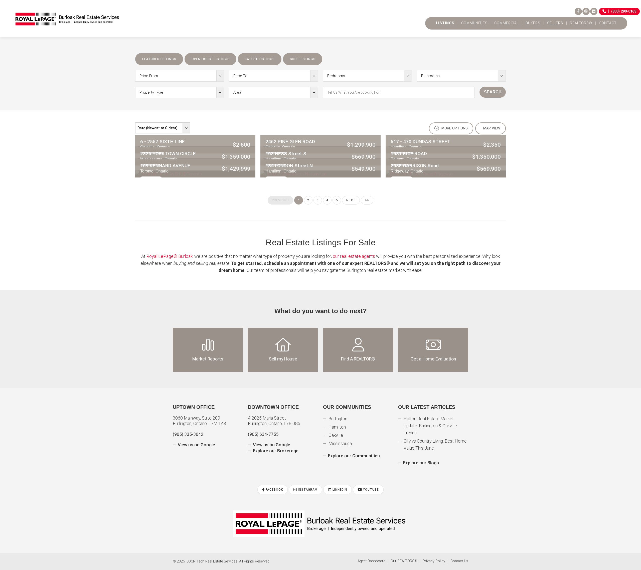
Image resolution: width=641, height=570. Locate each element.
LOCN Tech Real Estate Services (212, 561)
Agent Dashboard (371, 561)
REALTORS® (581, 23)
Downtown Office (273, 407)
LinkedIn (339, 489)
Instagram (307, 489)
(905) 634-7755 (263, 434)
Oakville (336, 435)
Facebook (274, 489)
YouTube (370, 489)
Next (351, 200)
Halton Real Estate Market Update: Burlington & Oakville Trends (430, 425)
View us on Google (196, 444)
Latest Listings (259, 59)
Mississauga (340, 443)
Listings (445, 23)
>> (367, 200)
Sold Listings (302, 59)
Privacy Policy (434, 561)
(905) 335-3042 (188, 434)
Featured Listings (159, 59)
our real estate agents (354, 256)
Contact (608, 23)
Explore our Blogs (421, 462)
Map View (491, 128)
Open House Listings (210, 59)
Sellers (555, 23)
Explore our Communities (354, 455)
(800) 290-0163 (623, 11)
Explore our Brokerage (275, 450)
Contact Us (459, 561)
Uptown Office (194, 407)
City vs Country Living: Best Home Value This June (435, 445)
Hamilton (337, 427)
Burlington (338, 418)
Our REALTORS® (404, 561)
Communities (474, 23)
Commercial (506, 23)
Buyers (533, 23)
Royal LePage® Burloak (169, 256)
